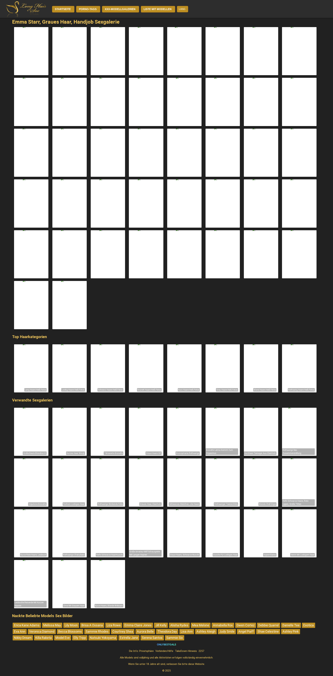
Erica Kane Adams (27, 625)
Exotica (308, 625)
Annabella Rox (223, 625)
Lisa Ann (187, 631)
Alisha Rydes (179, 625)
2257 (201, 651)
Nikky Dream (23, 638)
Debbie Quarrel (268, 625)
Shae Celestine (268, 631)
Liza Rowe (114, 625)
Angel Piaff (246, 631)
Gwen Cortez (246, 625)
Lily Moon (71, 625)
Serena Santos (152, 638)
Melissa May (52, 625)
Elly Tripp (80, 638)
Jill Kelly (160, 625)
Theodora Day (167, 631)
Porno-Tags (88, 9)
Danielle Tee (291, 625)
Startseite (63, 9)
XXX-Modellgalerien (120, 9)
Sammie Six (174, 638)
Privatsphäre (146, 651)
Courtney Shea (122, 631)
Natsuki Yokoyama (103, 638)
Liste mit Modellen (158, 9)
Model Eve (63, 638)
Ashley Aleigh (206, 631)
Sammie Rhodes (97, 631)
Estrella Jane (129, 638)
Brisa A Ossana (92, 625)
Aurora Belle (145, 631)
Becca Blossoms (70, 631)
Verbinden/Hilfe (164, 651)
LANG (182, 9)
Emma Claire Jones (138, 625)
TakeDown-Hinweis (186, 651)
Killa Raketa (43, 638)
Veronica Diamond (41, 631)
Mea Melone (200, 625)
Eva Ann (19, 631)
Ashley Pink (291, 631)
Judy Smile (226, 631)
